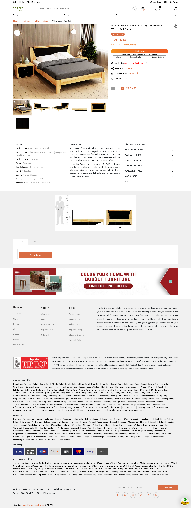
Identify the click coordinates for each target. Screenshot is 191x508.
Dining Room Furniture (101, 389)
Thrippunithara (151, 427)
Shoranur (87, 424)
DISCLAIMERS (130, 176)
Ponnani (22, 424)
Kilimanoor (129, 436)
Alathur (96, 424)
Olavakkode (105, 424)
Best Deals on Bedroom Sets (24, 474)
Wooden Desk (128, 404)
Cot (164, 395)
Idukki (27, 430)
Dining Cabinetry (49, 395)
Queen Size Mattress (122, 398)
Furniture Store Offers (113, 468)
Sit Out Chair (18, 387)
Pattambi (66, 424)
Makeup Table (18, 401)
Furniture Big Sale (34, 468)
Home (15, 20)
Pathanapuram (40, 436)
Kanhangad (48, 419)
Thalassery (118, 419)
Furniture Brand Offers (88, 465)
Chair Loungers (41, 387)
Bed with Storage (61, 398)
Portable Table (59, 401)
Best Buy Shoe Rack (122, 474)
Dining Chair (145, 392)
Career (16, 334)
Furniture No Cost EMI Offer (105, 471)
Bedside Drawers (85, 401)
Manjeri (171, 422)
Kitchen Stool (157, 392)
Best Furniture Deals (21, 471)
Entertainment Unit (20, 389)
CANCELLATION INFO (134, 165)
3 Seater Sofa (70, 384)
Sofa (35, 384)
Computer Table (113, 404)
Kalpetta (16, 422)
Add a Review (35, 255)
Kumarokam (136, 430)
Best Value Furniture (141, 471)
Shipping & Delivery (77, 334)
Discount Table (19, 468)
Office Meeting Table (41, 407)
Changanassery (160, 430)
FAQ (126, 181)
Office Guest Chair (160, 407)
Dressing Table (167, 398)
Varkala (138, 436)
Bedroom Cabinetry (102, 401)
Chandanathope (97, 436)
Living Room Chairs (138, 384)
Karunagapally (26, 436)
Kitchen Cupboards (130, 395)
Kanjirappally (18, 433)
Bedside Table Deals (140, 474)
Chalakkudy (18, 427)
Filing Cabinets (73, 407)
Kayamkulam (166, 433)
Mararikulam (108, 433)
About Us (17, 313)
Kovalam (42, 439)
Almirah (141, 401)
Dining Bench (132, 392)
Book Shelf (103, 407)
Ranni (51, 433)
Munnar (45, 430)
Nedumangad (18, 439)
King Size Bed (19, 398)
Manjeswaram (28, 419)
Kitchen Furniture (119, 389)
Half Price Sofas (130, 468)
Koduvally (114, 422)
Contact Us (45, 314)
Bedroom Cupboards (154, 401)
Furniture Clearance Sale (59, 471)
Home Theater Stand (38, 389)
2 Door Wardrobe (20, 404)
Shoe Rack (162, 387)
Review (16, 324)
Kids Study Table (44, 401)
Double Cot (87, 398)
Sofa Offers (18, 465)
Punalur (62, 436)
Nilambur (144, 422)
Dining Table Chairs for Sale (83, 474)
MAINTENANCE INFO (134, 149)
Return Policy (74, 319)
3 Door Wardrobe (37, 404)
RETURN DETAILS (132, 160)
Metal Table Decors (137, 410)
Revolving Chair (144, 407)
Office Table (100, 404)
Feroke (92, 422)
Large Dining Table (117, 392)
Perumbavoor (124, 427)
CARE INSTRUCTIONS (134, 144)
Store (15, 318)
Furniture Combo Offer (108, 465)
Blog (15, 329)
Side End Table (112, 387)
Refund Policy (74, 324)
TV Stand (152, 387)
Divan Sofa (95, 384)
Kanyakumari (65, 439)
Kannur (58, 419)
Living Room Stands (56, 389)
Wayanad (134, 419)
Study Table (31, 401)
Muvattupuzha (137, 427)
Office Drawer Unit (89, 407)
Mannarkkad (56, 424)
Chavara (70, 436)
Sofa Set (105, 384)
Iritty (87, 419)
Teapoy (82, 387)
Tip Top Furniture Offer (62, 462)
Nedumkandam (78, 430)
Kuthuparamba (106, 419)
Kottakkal (162, 422)
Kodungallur (30, 427)
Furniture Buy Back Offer (41, 462)
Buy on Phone (47, 329)
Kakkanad (98, 427)
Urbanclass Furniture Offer (84, 462)
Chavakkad (163, 424)
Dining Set (144, 389)
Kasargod (17, 419)
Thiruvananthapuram (114, 436)
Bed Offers (72, 465)
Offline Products (41, 20)
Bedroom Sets (75, 398)
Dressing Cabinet (118, 401)
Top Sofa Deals (125, 471)
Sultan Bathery (167, 419)
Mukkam (123, 422)
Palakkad (45, 424)
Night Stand (71, 401)
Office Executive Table (22, 407)
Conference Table (142, 404)
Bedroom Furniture (147, 395)
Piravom (162, 427)
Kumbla (39, 419)
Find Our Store (34, 2)
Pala (116, 430)
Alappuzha (86, 433)
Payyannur (67, 419)
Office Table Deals (104, 474)
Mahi (126, 419)
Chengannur (142, 433)
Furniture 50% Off (166, 465)
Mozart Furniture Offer (106, 462)
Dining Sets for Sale (62, 474)
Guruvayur (153, 424)
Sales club (45, 334)
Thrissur (115, 424)
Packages (174, 14)
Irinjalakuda (41, 427)
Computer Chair (129, 407)
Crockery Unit (115, 395)
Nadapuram (37, 422)
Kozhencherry (74, 433)
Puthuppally (147, 430)
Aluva (84, 427)
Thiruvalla (43, 433)
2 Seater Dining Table (159, 389)
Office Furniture (86, 404)
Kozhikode (26, 422)
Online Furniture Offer (52, 468)
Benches (29, 387)
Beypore (83, 422)
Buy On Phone (172, 2)
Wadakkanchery (140, 424)
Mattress (108, 398)
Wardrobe (131, 401)
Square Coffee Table (95, 387)
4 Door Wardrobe (54, 404)
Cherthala (97, 433)
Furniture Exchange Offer (55, 465)
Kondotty (153, 422)
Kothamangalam (110, 427)
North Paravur (63, 427)
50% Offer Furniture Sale (149, 468)
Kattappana (90, 430)
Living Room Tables (57, 387)
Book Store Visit (47, 324)
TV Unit (143, 387)
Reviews (21, 242)
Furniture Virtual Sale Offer (91, 468)
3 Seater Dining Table (22, 392)
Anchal (79, 436)
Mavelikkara (154, 433)
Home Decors (34, 410)
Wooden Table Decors (118, 410)
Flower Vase (69, 410)
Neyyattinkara (31, 439)
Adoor (64, 433)
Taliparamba (78, 419)
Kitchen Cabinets (64, 395)
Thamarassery (102, 422)
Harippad (131, 433)
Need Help (19, 2)
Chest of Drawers (71, 404)
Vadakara (56, 422)
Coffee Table (72, 387)
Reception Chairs (20, 410)
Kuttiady (47, 422)
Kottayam (100, 430)
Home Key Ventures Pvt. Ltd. (33, 505)
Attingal (86, 436)
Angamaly (75, 427)
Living (15, 14)
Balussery (65, 422)
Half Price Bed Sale (39, 471)
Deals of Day (18, 344)
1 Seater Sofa (44, 384)
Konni (57, 433)
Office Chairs (115, 407)
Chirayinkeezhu (157, 436)
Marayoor (36, 430)
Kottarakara (52, 436)
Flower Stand (71, 389)
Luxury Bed (98, 398)
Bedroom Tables (139, 398)
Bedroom (119, 14)
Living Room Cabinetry (129, 387)
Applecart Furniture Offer (128, 462)
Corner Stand (84, 389)
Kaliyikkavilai (53, 439)
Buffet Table (91, 395)
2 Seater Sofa (57, 384)
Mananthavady (145, 419)
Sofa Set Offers (126, 465)
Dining (66, 14)
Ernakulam (52, 427)
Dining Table (133, 389)
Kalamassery (18, 430)
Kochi (90, 427)
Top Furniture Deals (21, 462)
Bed (159, 395)
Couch (113, 384)
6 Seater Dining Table (42, 392)
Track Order (157, 2)
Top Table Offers (45, 474)
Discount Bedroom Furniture (146, 465)
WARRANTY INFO (132, 155)
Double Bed (47, 398)
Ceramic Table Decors (97, 410)
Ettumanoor (124, 430)
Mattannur (94, 419)
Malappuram (133, 422)
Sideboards (103, 395)
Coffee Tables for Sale (159, 474)
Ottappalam (76, 424)
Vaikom (109, 430)
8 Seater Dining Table (61, 392)
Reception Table (158, 404)
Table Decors (81, 410)
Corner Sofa (123, 384)
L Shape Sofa (83, 384)
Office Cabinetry (59, 407)
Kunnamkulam (126, 424)
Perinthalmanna (34, 424)
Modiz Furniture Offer (149, 462)
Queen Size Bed (33, 398)
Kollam (16, 436)
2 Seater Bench (19, 395)
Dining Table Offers (159, 471)
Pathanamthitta (31, 433)
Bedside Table (153, 398)
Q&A (34, 242)
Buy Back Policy (75, 329)
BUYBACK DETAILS (133, 170)
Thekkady (53, 430)
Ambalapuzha (120, 433)
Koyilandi (74, 422)
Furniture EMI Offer (168, 462)
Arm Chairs (165, 384)
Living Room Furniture (22, 384)
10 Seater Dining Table (81, 392)
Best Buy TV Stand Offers (81, 471)
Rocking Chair (153, 384)
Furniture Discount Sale (34, 465)
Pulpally (156, 419)
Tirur (15, 424)
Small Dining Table (100, 392)
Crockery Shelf (79, 395)
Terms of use (74, 314)
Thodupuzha (64, 430)
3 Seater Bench (34, 395)
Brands (16, 339)
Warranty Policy (75, 340)
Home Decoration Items (52, 410)
